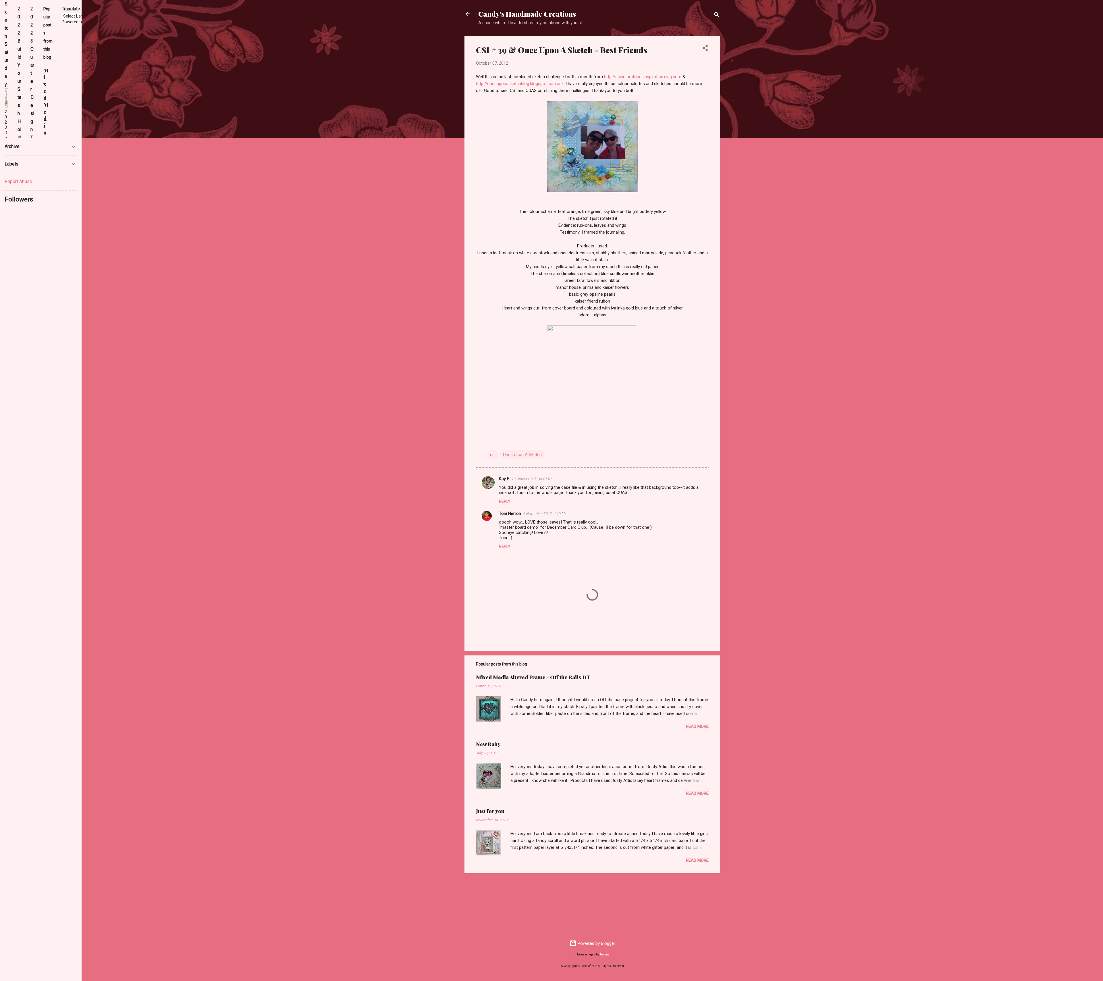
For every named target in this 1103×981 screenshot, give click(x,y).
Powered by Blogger (595, 943)
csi (492, 454)
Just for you (490, 811)
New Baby (488, 744)
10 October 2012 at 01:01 (532, 479)
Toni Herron (510, 513)
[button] (705, 49)
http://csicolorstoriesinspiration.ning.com (642, 76)
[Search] (716, 15)
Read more (697, 726)
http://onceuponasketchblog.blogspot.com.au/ (519, 83)
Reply (504, 501)
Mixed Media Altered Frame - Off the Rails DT (533, 677)
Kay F (504, 478)
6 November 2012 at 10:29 (544, 513)
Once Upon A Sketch (522, 454)
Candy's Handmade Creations (527, 13)
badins (605, 954)
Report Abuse (18, 181)
